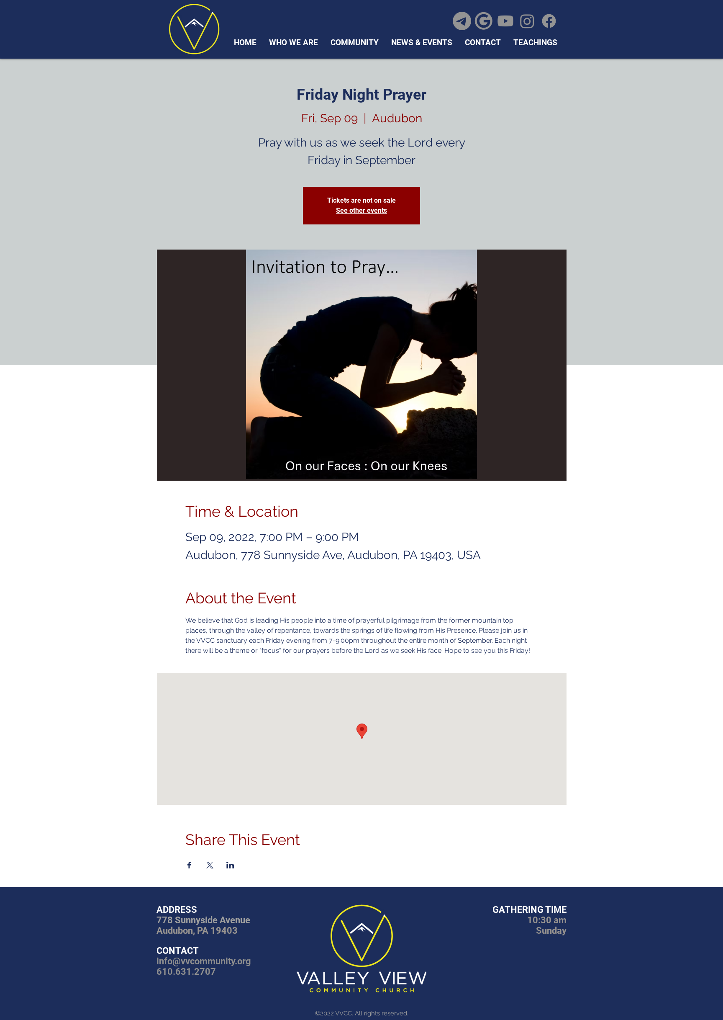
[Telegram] (462, 21)
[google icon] (483, 21)
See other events (361, 210)
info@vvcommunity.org (203, 961)
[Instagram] (527, 21)
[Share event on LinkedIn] (230, 865)
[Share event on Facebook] (189, 865)
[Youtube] (505, 21)
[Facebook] (549, 21)
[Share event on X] (210, 865)
